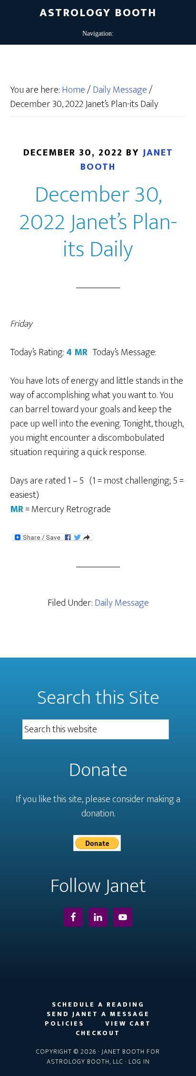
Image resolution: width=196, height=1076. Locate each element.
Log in (139, 1061)
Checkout (98, 1033)
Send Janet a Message (98, 1014)
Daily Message (122, 603)
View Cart (128, 1023)
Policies (64, 1023)
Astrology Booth (98, 12)
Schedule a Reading (98, 1004)
